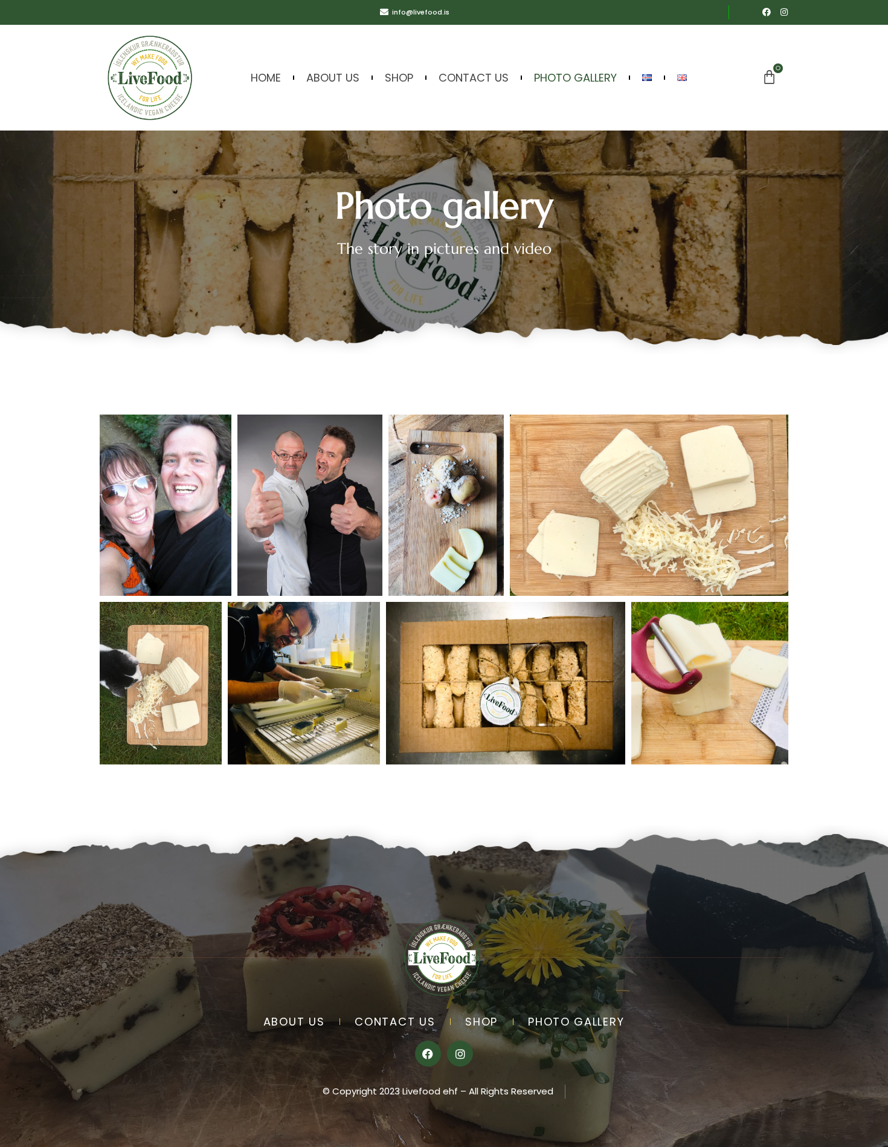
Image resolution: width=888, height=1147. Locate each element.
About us (332, 78)
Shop (399, 78)
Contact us (474, 78)
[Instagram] (784, 12)
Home (266, 78)
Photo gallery (575, 78)
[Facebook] (766, 12)
